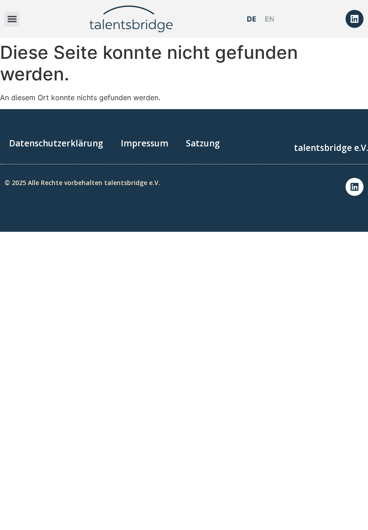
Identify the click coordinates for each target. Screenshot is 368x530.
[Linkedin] (355, 19)
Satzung (203, 143)
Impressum (144, 143)
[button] (11, 19)
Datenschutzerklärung (56, 143)
